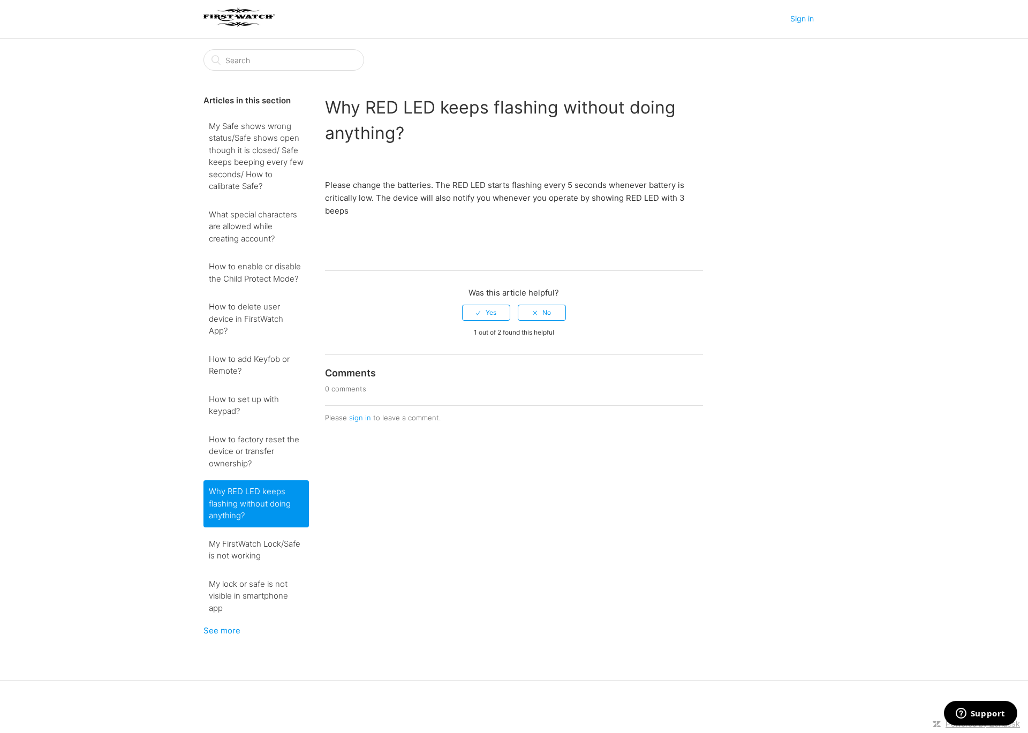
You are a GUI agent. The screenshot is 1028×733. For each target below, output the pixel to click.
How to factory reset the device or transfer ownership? (254, 451)
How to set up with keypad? (244, 405)
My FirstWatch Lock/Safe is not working (254, 550)
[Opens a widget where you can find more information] (980, 714)
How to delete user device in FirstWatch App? (246, 318)
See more (221, 630)
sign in (360, 417)
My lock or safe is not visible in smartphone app (248, 596)
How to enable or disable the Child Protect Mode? (255, 272)
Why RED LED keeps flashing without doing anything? (250, 503)
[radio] (486, 313)
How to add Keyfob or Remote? (249, 365)
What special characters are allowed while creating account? (253, 226)
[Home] (239, 24)
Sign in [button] (802, 18)
